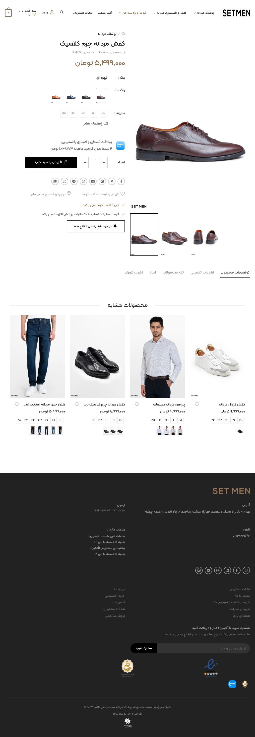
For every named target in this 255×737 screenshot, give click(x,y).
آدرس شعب (105, 13)
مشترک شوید (143, 648)
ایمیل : (120, 505)
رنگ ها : (119, 90)
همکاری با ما (241, 615)
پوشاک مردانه (205, 13)
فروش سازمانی (115, 615)
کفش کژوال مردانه (232, 404)
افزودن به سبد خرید (48, 162)
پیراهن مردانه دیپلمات (169, 404)
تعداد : (120, 162)
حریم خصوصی (115, 596)
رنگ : (121, 77)
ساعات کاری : (116, 530)
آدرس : (245, 505)
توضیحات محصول (235, 272)
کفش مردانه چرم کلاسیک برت (104, 404)
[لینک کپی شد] (55, 181)
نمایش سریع (218, 391)
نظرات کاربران (134, 272)
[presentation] (241, 383)
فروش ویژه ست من (134, 13)
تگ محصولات (173, 272)
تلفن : (246, 530)
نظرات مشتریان (82, 13)
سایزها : (119, 113)
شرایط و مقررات (240, 609)
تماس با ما (242, 596)
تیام (116, 714)
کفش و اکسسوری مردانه (172, 13)
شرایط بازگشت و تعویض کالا (231, 602)
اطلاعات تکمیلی (202, 272)
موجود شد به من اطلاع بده (93, 226)
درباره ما (119, 589)
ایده (153, 272)
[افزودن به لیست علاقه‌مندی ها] (197, 404)
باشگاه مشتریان (114, 609)
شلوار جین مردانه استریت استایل (42, 404)
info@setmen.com (110, 510)
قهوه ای (102, 77)
